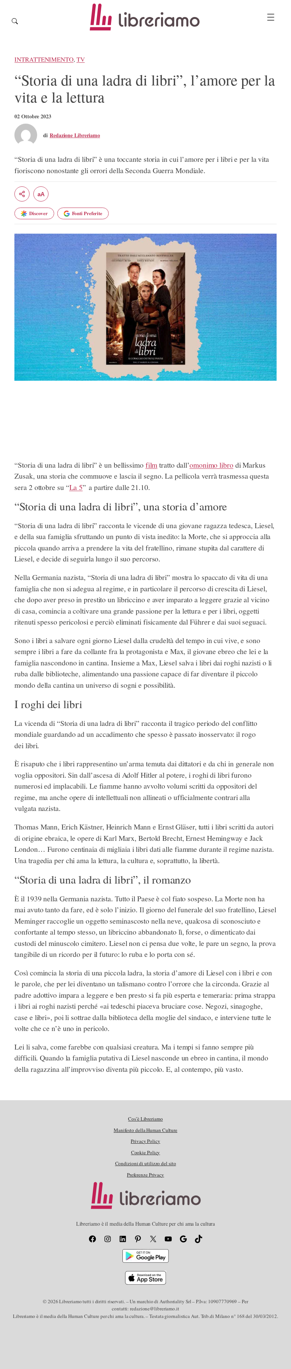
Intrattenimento (44, 59)
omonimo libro (211, 465)
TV (81, 59)
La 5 (76, 487)
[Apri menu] (271, 17)
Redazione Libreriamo (75, 135)
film (152, 465)
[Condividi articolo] (22, 194)
